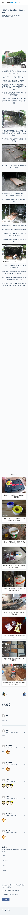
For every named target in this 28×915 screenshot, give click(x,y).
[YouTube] (8, 910)
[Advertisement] (14, 34)
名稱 (4, 855)
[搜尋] (19, 2)
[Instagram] (5, 910)
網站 (4, 865)
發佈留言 (5, 899)
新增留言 (5, 870)
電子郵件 (5, 860)
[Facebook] (2, 910)
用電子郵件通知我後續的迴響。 (12, 891)
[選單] (25, 2)
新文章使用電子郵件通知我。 (11, 894)
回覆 (25, 717)
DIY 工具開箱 (6, 16)
